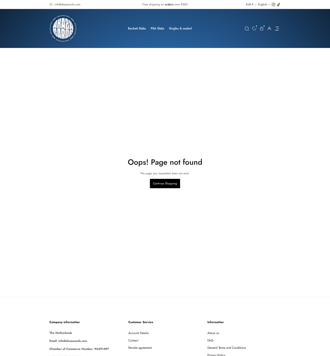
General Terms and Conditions (226, 347)
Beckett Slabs (137, 28)
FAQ (210, 340)
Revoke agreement (140, 347)
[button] (247, 28)
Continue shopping (165, 183)
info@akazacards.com (67, 4)
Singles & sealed (180, 28)
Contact (133, 340)
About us (213, 333)
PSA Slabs (157, 28)
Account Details (138, 333)
